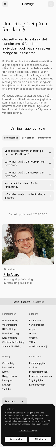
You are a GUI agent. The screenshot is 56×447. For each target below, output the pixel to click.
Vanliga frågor (36, 324)
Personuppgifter (37, 363)
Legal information (38, 371)
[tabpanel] (28, 172)
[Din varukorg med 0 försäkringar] (51, 4)
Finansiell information (40, 376)
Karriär (5, 371)
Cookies (33, 367)
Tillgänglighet (36, 380)
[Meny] (5, 4)
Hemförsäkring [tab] (11, 137)
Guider (32, 333)
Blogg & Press (9, 376)
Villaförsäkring (10, 324)
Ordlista (33, 337)
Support (25, 301)
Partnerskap (8, 367)
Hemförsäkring (10, 320)
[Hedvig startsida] (28, 4)
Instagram (7, 380)
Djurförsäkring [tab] (44, 137)
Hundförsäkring (10, 333)
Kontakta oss (36, 320)
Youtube (6, 389)
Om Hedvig (8, 363)
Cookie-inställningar (28, 430)
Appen (32, 329)
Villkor (32, 342)
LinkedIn (6, 384)
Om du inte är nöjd (38, 346)
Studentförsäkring (11, 346)
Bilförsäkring (9, 329)
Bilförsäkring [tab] (28, 137)
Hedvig (15, 301)
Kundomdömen (37, 384)
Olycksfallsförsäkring (13, 342)
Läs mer (45, 424)
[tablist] (28, 138)
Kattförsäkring (9, 337)
